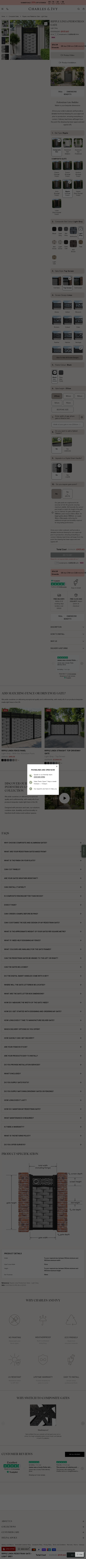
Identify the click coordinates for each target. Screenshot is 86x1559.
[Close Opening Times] (57, 766)
